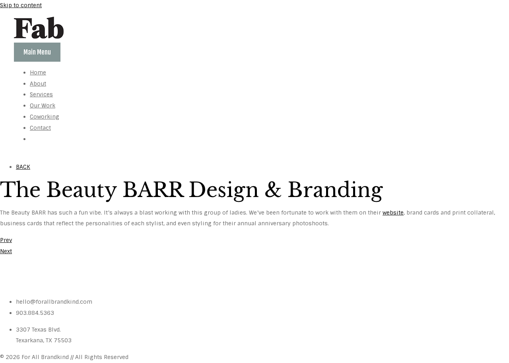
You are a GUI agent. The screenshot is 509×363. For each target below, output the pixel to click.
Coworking (44, 116)
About (38, 83)
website (393, 212)
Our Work (42, 105)
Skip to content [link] (21, 5)
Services (41, 94)
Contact (40, 127)
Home (38, 72)
